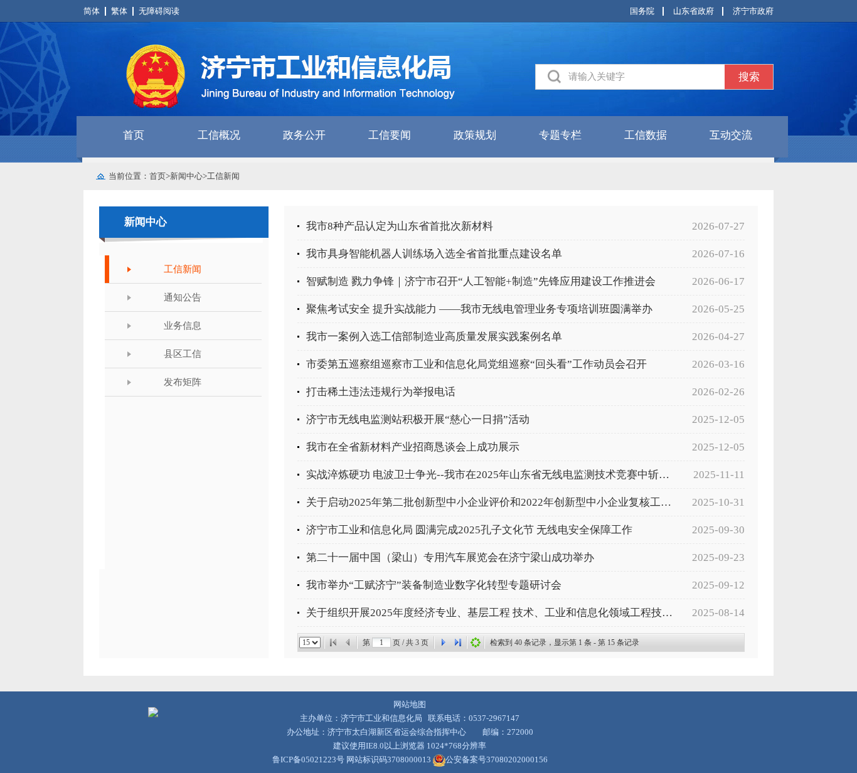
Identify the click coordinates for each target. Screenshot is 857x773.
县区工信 (182, 354)
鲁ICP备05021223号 (308, 759)
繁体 (119, 11)
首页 (133, 135)
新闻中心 (186, 176)
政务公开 (304, 135)
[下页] (443, 642)
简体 (91, 11)
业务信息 (182, 326)
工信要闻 (389, 135)
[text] (646, 77)
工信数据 (645, 135)
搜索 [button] (749, 77)
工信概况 (219, 135)
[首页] (333, 642)
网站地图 (409, 704)
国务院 (642, 11)
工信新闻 (223, 176)
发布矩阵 (182, 382)
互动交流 (731, 135)
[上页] (348, 642)
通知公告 (182, 297)
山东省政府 (693, 11)
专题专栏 (560, 135)
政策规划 (475, 135)
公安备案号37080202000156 (496, 759)
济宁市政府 (753, 11)
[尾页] (458, 642)
